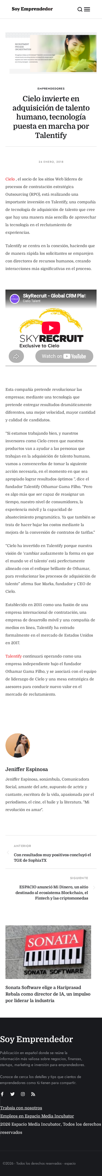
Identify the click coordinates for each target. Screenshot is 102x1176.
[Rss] (33, 1094)
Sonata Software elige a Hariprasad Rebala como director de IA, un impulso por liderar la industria (48, 994)
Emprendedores (51, 89)
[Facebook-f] (2, 1094)
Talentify (13, 656)
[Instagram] (23, 1094)
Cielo (10, 179)
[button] (80, 9)
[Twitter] (12, 1094)
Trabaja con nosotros (21, 1108)
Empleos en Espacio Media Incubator (37, 1116)
